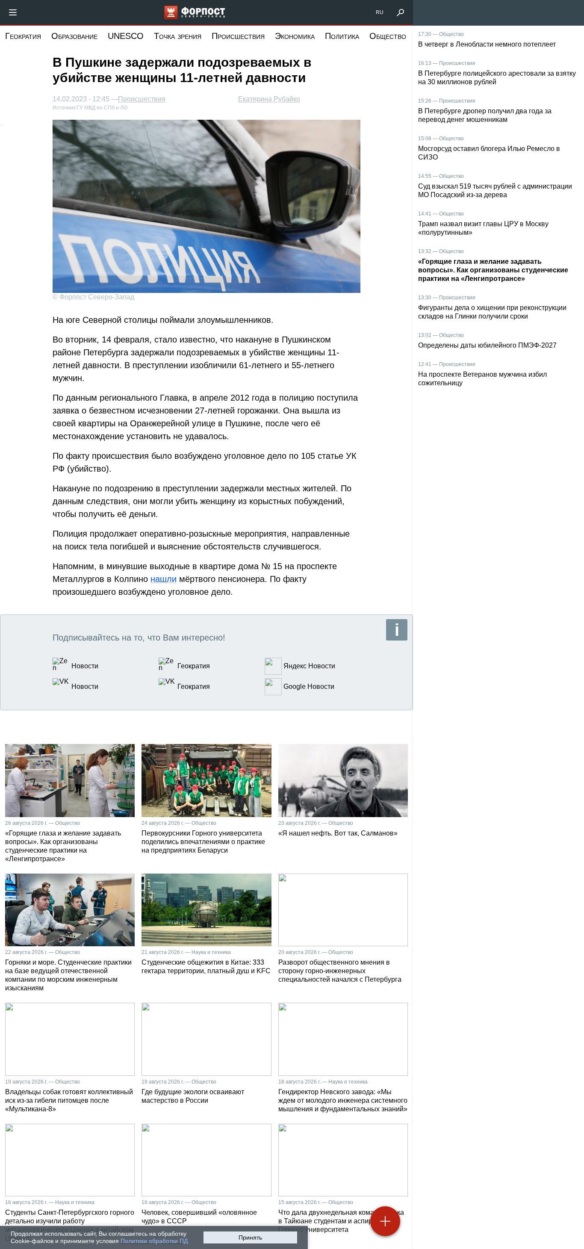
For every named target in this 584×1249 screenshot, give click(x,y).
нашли (163, 579)
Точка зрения (177, 36)
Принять (250, 1237)
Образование (74, 36)
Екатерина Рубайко (269, 99)
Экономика (295, 36)
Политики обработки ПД (154, 1240)
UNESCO (126, 36)
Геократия (23, 36)
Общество (387, 36)
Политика (342, 36)
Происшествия (238, 36)
